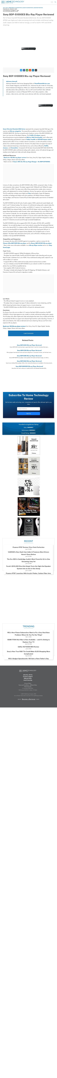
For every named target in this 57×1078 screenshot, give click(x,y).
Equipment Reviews (38, 7)
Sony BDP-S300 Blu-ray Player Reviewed (29, 345)
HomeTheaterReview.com (42, 83)
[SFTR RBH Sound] (29, 536)
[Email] (27, 70)
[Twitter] (21, 70)
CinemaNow (14, 148)
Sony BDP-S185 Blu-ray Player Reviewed (29, 350)
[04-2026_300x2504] (29, 454)
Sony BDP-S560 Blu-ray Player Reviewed (29, 361)
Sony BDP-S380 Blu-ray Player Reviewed (29, 356)
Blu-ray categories (15, 131)
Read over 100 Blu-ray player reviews (15, 157)
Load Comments (28, 333)
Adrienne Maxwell (11, 81)
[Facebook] (24, 70)
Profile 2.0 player (35, 135)
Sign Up (28, 413)
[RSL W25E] (29, 495)
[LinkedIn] (33, 70)
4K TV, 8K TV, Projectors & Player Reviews (12, 7)
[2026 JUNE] (29, 515)
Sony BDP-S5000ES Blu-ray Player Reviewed (29, 366)
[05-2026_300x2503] (29, 475)
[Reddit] (30, 70)
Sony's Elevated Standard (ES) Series (14, 129)
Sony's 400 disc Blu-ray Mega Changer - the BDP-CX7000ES (31, 162)
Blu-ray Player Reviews (28, 7)
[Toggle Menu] (52, 2)
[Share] (36, 70)
